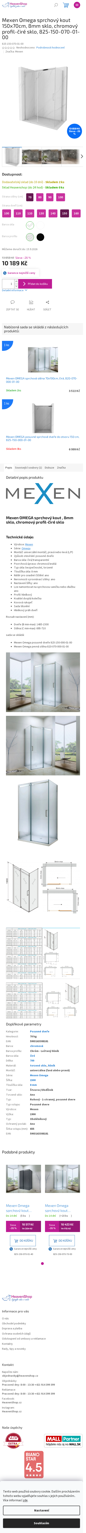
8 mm (33, 1085)
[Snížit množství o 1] (16, 286)
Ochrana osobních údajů (16, 1334)
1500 (33, 1080)
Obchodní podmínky (14, 1324)
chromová (36, 1046)
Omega (26, 548)
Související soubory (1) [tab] (28, 468)
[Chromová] (30, 237)
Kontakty (7, 1344)
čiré (32, 1056)
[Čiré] (30, 225)
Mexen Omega (39, 1075)
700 (32, 1061)
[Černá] (40, 237)
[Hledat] (56, 5)
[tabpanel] (23, 1209)
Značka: (14, 52)
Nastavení (41, 1510)
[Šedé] (40, 225)
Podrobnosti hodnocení (50, 48)
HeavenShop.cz (12, 1403)
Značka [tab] (61, 468)
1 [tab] (42, 1263)
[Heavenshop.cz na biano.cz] (43, 1465)
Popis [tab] (8, 468)
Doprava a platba (12, 1329)
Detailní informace (13, 290)
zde (25, 1500)
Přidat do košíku (38, 283)
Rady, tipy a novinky (14, 1349)
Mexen (29, 545)
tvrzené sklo (38, 1066)
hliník (51, 1066)
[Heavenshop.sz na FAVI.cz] (22, 1441)
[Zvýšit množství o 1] (16, 281)
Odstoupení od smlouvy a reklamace (24, 1339)
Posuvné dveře (39, 1032)
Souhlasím (41, 1523)
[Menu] (77, 5)
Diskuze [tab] (49, 468)
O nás (5, 1319)
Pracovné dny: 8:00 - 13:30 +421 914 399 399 (28, 1385)
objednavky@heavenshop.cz (20, 1376)
